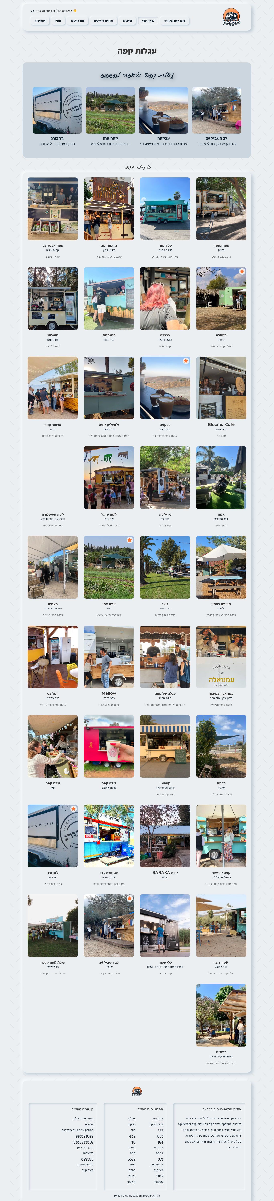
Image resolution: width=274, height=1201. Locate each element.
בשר (133, 1130)
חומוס (132, 1147)
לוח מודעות (77, 21)
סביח (132, 1153)
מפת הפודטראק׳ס (174, 21)
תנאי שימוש (87, 1158)
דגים (160, 1141)
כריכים (159, 1153)
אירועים (127, 21)
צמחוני (159, 1176)
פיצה (132, 1164)
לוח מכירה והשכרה (83, 1141)
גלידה (132, 1135)
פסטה (132, 1170)
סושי (160, 1158)
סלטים (131, 1158)
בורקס (131, 1124)
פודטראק (231, 17)
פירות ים (158, 1170)
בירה (160, 1130)
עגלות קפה (148, 21)
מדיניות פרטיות (85, 1164)
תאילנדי (131, 1182)
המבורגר (158, 1147)
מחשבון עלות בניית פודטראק (77, 1130)
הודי (133, 1141)
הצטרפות (40, 21)
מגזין (58, 21)
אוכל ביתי (158, 1118)
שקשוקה (158, 1182)
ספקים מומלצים (103, 21)
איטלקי (131, 1118)
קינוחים (131, 1176)
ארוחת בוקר (156, 1124)
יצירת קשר (87, 1170)
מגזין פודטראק (85, 1147)
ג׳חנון (160, 1135)
